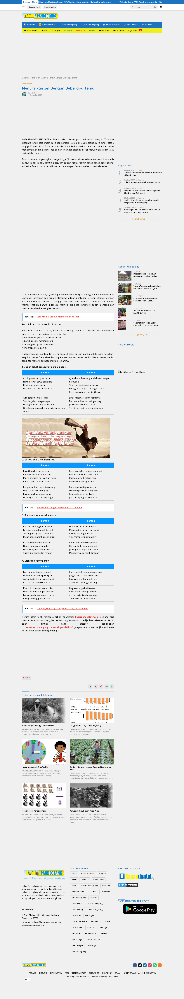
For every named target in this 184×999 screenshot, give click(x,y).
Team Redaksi (32, 93)
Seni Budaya (118, 30)
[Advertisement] (92, 55)
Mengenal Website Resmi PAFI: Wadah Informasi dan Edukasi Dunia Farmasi (50, 2)
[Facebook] (135, 965)
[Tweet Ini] (96, 686)
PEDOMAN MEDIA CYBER (75, 973)
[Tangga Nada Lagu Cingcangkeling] (92, 710)
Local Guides (77, 927)
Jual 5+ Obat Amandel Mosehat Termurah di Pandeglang (143, 174)
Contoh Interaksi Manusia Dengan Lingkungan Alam (90, 768)
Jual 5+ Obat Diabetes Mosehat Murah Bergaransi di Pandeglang (141, 201)
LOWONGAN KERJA (111, 973)
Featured (106, 885)
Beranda (25, 77)
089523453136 (37, 925)
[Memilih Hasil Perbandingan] (44, 795)
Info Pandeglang (79, 897)
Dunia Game (98, 879)
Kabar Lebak (77, 903)
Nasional (91, 927)
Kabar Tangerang (95, 909)
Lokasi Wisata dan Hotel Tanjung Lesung (142, 182)
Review (104, 933)
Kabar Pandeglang (95, 903)
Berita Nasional (30, 30)
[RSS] (160, 965)
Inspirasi (93, 897)
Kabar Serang (77, 909)
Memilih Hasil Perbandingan (34, 811)
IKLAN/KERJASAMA (131, 973)
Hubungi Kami (34, 7)
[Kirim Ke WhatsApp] (112, 686)
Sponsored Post (93, 939)
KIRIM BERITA (56, 973)
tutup (27, 979)
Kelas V (26, 677)
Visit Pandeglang (79, 951)
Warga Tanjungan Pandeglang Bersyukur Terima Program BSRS (147, 287)
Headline (106, 891)
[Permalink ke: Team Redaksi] (24, 94)
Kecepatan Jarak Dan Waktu (35, 767)
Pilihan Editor (90, 933)
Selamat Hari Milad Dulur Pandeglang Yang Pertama (145, 324)
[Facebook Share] (90, 686)
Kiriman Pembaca (79, 921)
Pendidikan (104, 30)
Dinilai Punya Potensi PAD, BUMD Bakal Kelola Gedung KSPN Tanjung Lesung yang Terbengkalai (145, 275)
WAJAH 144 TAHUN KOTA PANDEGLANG (144, 311)
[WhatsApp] (155, 965)
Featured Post (78, 891)
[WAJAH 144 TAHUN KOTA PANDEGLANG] (122, 313)
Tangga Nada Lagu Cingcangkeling (85, 725)
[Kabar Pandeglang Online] (40, 15)
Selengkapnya (139, 219)
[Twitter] (140, 965)
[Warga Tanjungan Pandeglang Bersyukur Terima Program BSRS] (124, 288)
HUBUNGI (43, 973)
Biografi (102, 873)
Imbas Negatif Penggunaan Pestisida (38, 725)
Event (74, 885)
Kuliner (92, 30)
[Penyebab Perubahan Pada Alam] (92, 795)
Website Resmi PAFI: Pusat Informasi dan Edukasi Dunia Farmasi (125, 2)
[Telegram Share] (107, 686)
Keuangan (89, 915)
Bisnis (44, 30)
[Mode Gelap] (160, 7)
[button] (155, 7)
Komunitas (95, 921)
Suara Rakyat (77, 945)
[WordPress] (145, 965)
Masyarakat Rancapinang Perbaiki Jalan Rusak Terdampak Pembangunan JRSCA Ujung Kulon (145, 299)
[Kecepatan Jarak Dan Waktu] (44, 751)
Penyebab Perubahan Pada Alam (84, 811)
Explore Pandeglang (89, 885)
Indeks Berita (50, 7)
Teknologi (67, 30)
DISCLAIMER (94, 973)
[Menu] (24, 7)
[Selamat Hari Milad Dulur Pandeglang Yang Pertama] (122, 325)
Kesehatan (80, 30)
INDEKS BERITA (149, 973)
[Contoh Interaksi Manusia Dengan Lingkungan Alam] (92, 751)
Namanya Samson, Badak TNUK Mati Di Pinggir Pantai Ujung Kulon (142, 211)
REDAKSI (32, 973)
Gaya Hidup (133, 30)
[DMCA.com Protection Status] (128, 884)
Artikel (74, 873)
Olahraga (55, 30)
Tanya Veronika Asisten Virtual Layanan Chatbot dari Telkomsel (142, 191)
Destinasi (85, 879)
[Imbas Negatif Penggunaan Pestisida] (44, 710)
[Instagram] (150, 965)
